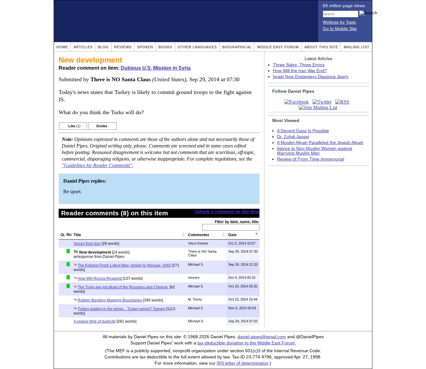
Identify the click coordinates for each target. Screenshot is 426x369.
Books (165, 47)
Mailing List (357, 47)
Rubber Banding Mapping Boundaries (110, 300)
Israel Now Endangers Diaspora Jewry (310, 76)
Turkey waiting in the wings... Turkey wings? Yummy (121, 309)
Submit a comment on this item (226, 211)
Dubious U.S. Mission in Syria (156, 68)
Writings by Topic (339, 22)
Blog (103, 47)
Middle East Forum (278, 47)
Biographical (237, 47)
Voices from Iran (87, 243)
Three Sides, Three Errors (299, 65)
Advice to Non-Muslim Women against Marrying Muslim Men (314, 151)
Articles (83, 47)
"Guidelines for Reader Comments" (97, 165)
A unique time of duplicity (95, 321)
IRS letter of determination (243, 363)
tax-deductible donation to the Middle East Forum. (246, 343)
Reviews (123, 47)
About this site (321, 47)
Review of (310, 159)
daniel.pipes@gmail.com (262, 336)
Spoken (145, 47)
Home (62, 47)
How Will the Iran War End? (300, 70)
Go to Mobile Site (340, 28)
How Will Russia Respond (100, 278)
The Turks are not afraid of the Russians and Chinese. (123, 287)
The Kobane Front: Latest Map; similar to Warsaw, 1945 (124, 265)
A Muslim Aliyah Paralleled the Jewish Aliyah (320, 142)
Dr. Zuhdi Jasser (293, 136)
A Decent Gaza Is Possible (303, 130)
